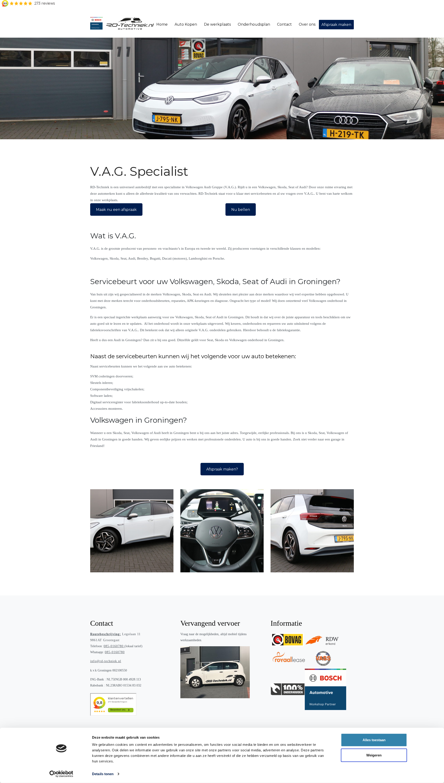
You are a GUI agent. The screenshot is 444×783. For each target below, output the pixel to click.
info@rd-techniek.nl (105, 661)
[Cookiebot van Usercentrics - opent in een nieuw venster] (61, 774)
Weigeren (374, 755)
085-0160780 (113, 646)
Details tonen (103, 774)
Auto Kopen (186, 24)
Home (162, 24)
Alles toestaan (374, 740)
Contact (284, 24)
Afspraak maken (336, 24)
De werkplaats (217, 24)
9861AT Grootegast (105, 640)
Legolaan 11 (115, 634)
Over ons (307, 24)
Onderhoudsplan (254, 24)
